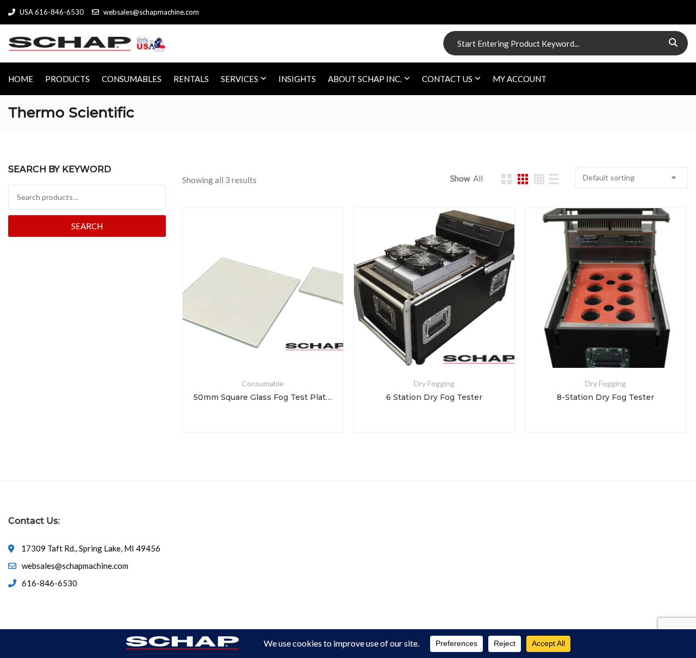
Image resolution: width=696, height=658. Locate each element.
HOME (20, 79)
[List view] (554, 179)
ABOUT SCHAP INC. (365, 79)
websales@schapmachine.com (151, 12)
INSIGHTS (297, 79)
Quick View (263, 341)
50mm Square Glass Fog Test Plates (263, 397)
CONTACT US (447, 79)
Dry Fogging (434, 383)
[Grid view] (506, 179)
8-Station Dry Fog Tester (605, 397)
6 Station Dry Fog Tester (434, 397)
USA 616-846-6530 (52, 12)
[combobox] (631, 178)
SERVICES (239, 79)
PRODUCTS (67, 79)
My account (519, 79)
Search (87, 226)
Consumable (262, 383)
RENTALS (191, 79)
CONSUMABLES (131, 79)
